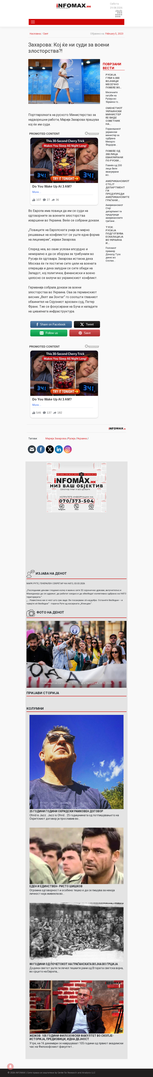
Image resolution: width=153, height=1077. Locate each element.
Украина (82, 438)
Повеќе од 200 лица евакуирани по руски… (114, 155)
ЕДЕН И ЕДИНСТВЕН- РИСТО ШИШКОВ (55, 886)
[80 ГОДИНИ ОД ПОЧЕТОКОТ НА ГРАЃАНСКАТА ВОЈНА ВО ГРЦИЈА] (76, 932)
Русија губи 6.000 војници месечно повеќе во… (114, 81)
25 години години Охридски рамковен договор (66, 811)
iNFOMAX (20, 1072)
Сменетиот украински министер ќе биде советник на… (114, 116)
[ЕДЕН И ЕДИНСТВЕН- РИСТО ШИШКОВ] (76, 855)
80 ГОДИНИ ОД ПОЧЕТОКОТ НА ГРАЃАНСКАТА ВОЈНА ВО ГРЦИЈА (73, 964)
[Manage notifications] (10, 1066)
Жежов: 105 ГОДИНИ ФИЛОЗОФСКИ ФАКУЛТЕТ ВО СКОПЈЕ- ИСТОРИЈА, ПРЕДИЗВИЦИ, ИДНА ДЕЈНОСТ (71, 1037)
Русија (71, 438)
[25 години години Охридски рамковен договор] (76, 761)
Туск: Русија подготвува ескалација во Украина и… (114, 235)
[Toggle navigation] (33, 22)
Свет (45, 33)
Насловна (35, 33)
